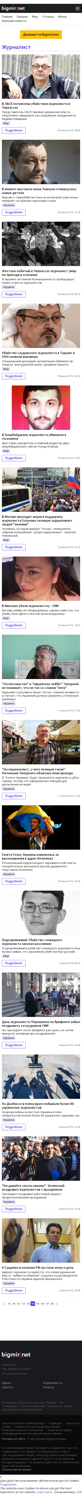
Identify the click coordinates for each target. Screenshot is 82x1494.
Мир (35, 16)
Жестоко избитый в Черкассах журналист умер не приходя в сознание (39, 273)
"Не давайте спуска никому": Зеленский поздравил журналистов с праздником (33, 1187)
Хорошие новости (14, 21)
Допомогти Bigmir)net (41, 34)
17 (47, 1303)
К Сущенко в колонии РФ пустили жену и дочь (38, 1267)
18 (52, 1303)
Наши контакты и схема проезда (23, 1423)
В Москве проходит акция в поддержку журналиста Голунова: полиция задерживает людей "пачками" (37, 520)
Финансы (48, 1387)
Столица (48, 16)
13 (28, 1303)
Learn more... (45, 1492)
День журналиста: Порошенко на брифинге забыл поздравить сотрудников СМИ (41, 1024)
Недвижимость (53, 1383)
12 (23, 1303)
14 (32, 1303)
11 (18, 1303)
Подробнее (14, 130)
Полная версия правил (16, 1469)
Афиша (6, 1383)
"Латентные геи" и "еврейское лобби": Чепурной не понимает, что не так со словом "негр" (40, 686)
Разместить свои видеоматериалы (37, 1426)
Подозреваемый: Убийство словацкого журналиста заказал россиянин (32, 942)
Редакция (55, 1423)
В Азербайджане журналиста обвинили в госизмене (34, 437)
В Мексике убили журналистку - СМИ (30, 606)
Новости (7, 1387)
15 (37, 1303)
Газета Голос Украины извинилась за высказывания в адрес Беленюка (30, 856)
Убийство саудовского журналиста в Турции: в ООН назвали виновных (38, 355)
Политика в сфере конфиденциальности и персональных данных (37, 1431)
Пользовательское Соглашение (22, 1430)
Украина (22, 16)
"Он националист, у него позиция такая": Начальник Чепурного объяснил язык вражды (37, 771)
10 (13, 1303)
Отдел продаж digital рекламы (46, 1439)
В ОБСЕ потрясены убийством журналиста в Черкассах (36, 105)
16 (42, 1303)
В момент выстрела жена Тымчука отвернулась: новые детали (39, 191)
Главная (7, 16)
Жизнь (62, 16)
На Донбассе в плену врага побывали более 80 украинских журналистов (38, 1105)
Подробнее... (9, 1484)
